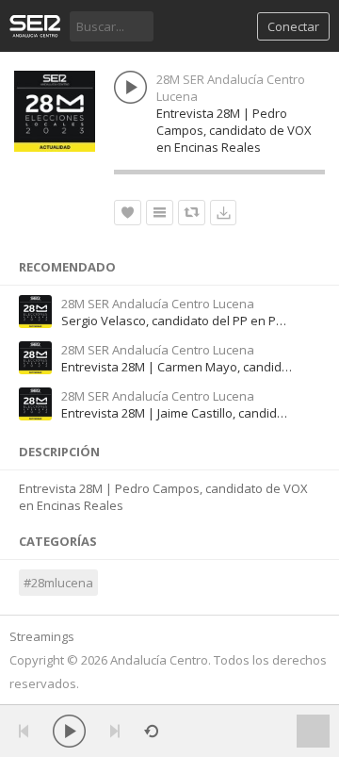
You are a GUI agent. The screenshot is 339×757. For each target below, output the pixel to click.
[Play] (69, 731)
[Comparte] (191, 212)
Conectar (293, 26)
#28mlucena (58, 582)
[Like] (127, 212)
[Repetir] (151, 731)
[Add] (159, 212)
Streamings (41, 636)
